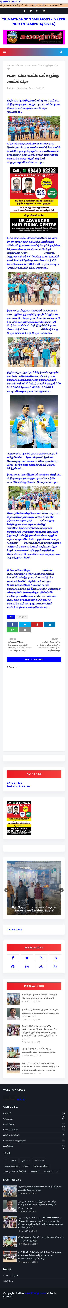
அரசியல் (34, 1113)
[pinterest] (44, 11)
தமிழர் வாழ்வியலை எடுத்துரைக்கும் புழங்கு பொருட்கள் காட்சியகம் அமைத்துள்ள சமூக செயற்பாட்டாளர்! (40, 1013)
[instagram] (37, 11)
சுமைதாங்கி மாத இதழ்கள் (34, 1140)
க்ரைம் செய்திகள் (34, 1129)
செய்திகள (35, 1171)
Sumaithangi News (18, 88)
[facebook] (24, 11)
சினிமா (26, 1166)
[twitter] (31, 11)
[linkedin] (55, 957)
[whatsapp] (55, 966)
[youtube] (41, 966)
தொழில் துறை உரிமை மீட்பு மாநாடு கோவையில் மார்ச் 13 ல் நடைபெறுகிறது (39, 1050)
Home (10, 65)
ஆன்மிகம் (34, 1118)
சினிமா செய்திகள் (34, 1135)
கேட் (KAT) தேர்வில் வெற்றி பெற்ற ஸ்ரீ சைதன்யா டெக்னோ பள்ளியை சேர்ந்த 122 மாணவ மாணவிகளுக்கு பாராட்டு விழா (40, 1066)
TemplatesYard (33, 1303)
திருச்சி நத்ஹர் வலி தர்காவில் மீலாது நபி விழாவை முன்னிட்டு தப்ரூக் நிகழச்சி (39, 996)
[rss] (41, 957)
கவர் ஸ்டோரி (34, 1124)
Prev (6, 890)
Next (61, 890)
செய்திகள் (19, 65)
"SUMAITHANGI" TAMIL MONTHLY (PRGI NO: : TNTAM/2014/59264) (34, 21)
